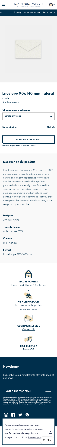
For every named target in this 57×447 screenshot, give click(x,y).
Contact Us (28, 329)
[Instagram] (6, 416)
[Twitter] (20, 416)
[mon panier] (51, 5)
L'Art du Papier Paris (28, 4)
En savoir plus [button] (34, 438)
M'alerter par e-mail (28, 139)
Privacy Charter (40, 404)
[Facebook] (13, 416)
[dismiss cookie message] (50, 431)
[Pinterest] (27, 416)
